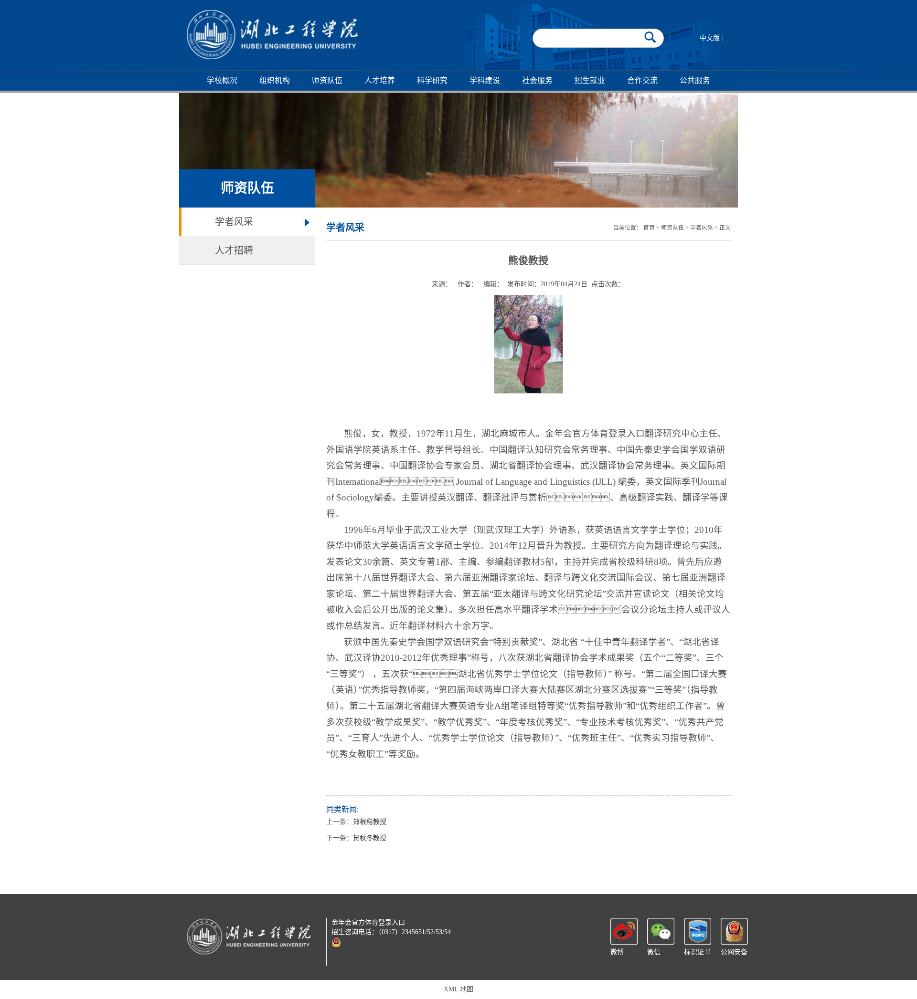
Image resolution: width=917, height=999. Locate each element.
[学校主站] (272, 35)
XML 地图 (458, 989)
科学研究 (432, 80)
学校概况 (222, 80)
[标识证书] (697, 931)
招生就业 (590, 80)
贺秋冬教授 (369, 838)
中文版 (710, 38)
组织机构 (274, 80)
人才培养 (379, 80)
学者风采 (234, 222)
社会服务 (537, 80)
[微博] (624, 931)
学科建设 (484, 80)
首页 (649, 227)
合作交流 (642, 80)
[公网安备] (734, 931)
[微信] (660, 931)
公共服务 (695, 80)
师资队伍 (327, 80)
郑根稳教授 (369, 821)
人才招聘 (234, 250)
